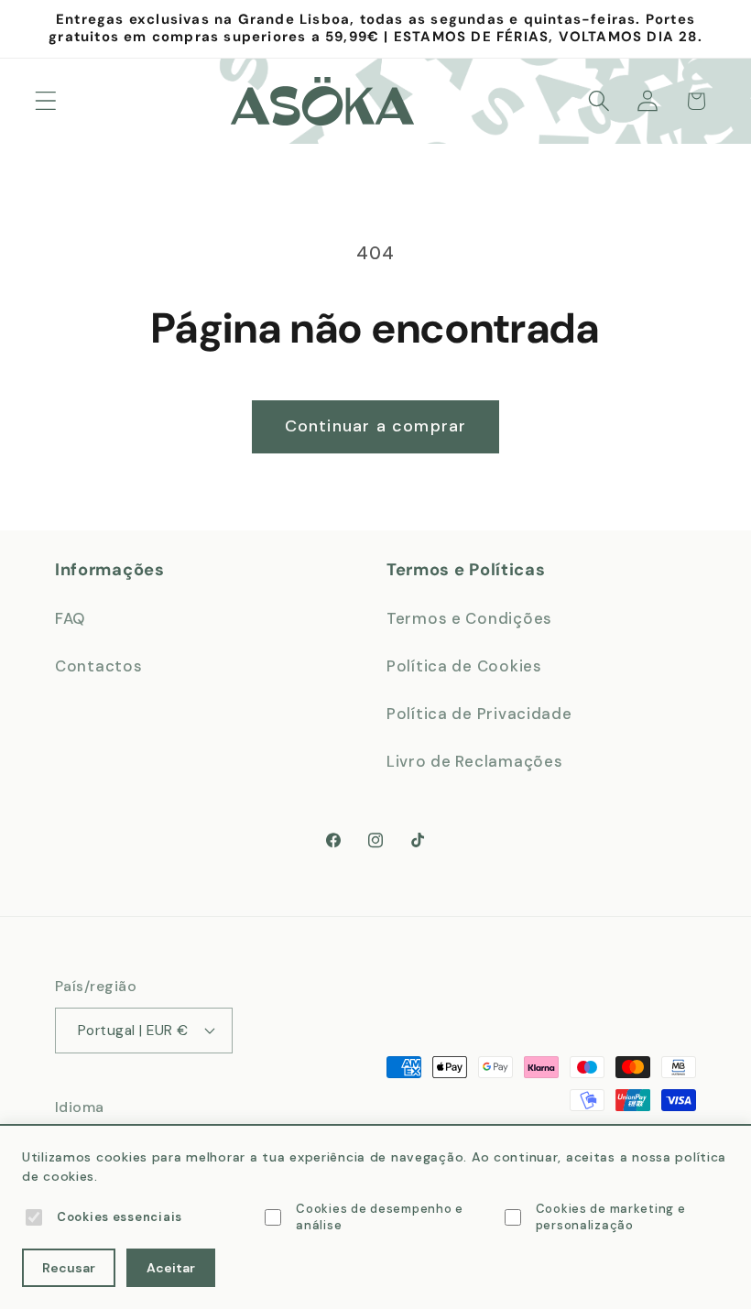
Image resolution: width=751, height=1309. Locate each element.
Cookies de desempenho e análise (379, 1217)
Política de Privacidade (479, 714)
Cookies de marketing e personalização (611, 1217)
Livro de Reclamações (474, 761)
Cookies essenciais (119, 1217)
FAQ (70, 618)
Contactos (98, 666)
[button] (46, 101)
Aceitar (171, 1268)
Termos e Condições (469, 618)
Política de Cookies (464, 666)
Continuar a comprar (376, 426)
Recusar (68, 1268)
